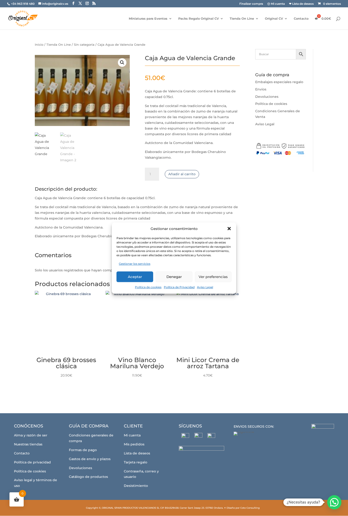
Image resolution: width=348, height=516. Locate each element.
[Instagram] (198, 437)
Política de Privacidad (179, 287)
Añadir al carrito (182, 174)
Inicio (39, 44)
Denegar (174, 276)
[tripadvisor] (211, 437)
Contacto (301, 18)
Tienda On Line (242, 18)
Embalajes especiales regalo (279, 82)
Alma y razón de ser (30, 435)
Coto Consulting (250, 507)
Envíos (260, 89)
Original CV (274, 18)
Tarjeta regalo (135, 462)
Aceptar (135, 276)
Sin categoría (84, 44)
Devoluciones (266, 96)
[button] (229, 228)
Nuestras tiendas (28, 444)
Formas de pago (83, 450)
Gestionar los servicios (134, 264)
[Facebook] (185, 437)
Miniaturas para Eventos (148, 18)
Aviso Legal (205, 287)
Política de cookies (148, 287)
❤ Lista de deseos (301, 3)
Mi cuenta (132, 435)
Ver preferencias (213, 276)
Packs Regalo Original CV (198, 18)
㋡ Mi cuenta (276, 3)
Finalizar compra (251, 3)
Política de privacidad (32, 462)
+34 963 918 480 (23, 3)
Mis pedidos (134, 444)
